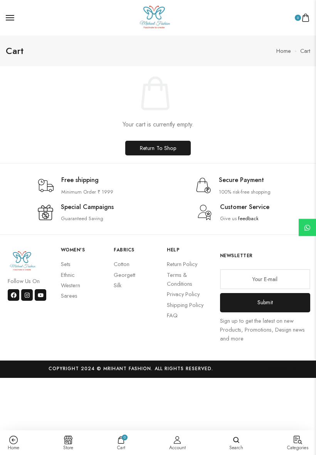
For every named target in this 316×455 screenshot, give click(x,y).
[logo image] (155, 17)
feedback (248, 218)
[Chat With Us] (307, 227)
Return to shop (158, 148)
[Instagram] (27, 295)
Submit (265, 302)
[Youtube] (40, 295)
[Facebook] (13, 295)
